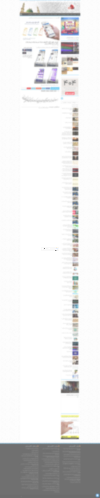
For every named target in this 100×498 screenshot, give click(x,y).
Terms (57, 250)
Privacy (55, 250)
